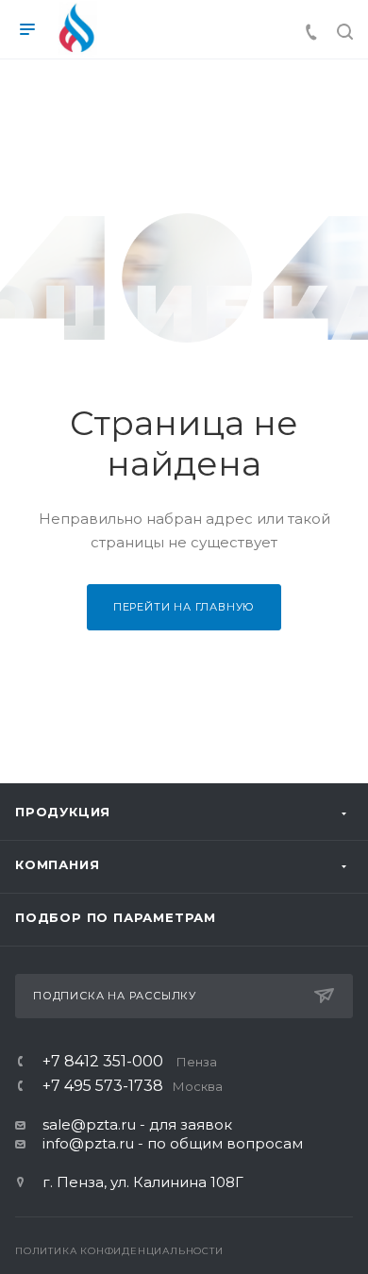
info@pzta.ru (88, 1143)
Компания (57, 864)
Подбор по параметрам (115, 917)
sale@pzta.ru (89, 1124)
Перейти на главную (184, 606)
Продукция (62, 811)
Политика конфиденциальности (119, 1251)
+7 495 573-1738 (132, 1086)
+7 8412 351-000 (129, 1061)
